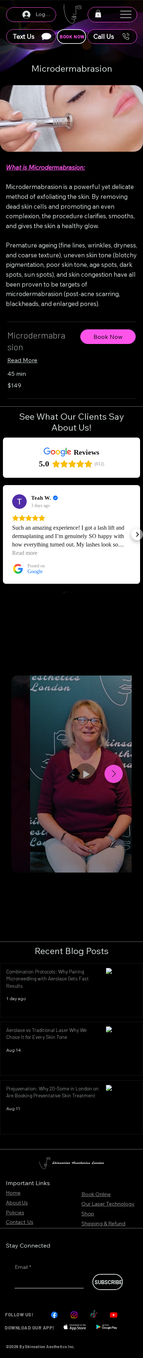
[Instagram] (74, 1314)
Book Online (96, 1194)
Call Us (104, 36)
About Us (17, 1202)
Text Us (23, 36)
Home (13, 1192)
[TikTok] (93, 1314)
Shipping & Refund (103, 1223)
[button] (98, 14)
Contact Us (19, 1222)
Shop (87, 1213)
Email (23, 1267)
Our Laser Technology (108, 1203)
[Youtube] (113, 1314)
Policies (15, 1212)
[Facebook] (54, 1314)
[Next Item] (113, 774)
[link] (38, 341)
